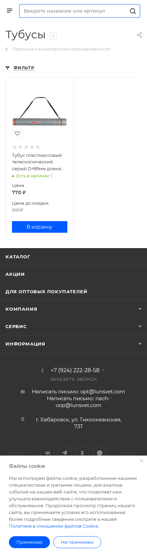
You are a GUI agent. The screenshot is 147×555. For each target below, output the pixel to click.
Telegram (64, 453)
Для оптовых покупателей (46, 291)
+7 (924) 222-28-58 (75, 370)
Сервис (16, 326)
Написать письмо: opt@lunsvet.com (78, 391)
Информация (25, 344)
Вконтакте (47, 453)
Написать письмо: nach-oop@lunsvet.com (78, 401)
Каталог (17, 256)
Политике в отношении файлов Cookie (53, 526)
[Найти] (131, 11)
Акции (15, 274)
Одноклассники (82, 453)
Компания (21, 309)
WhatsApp (99, 453)
